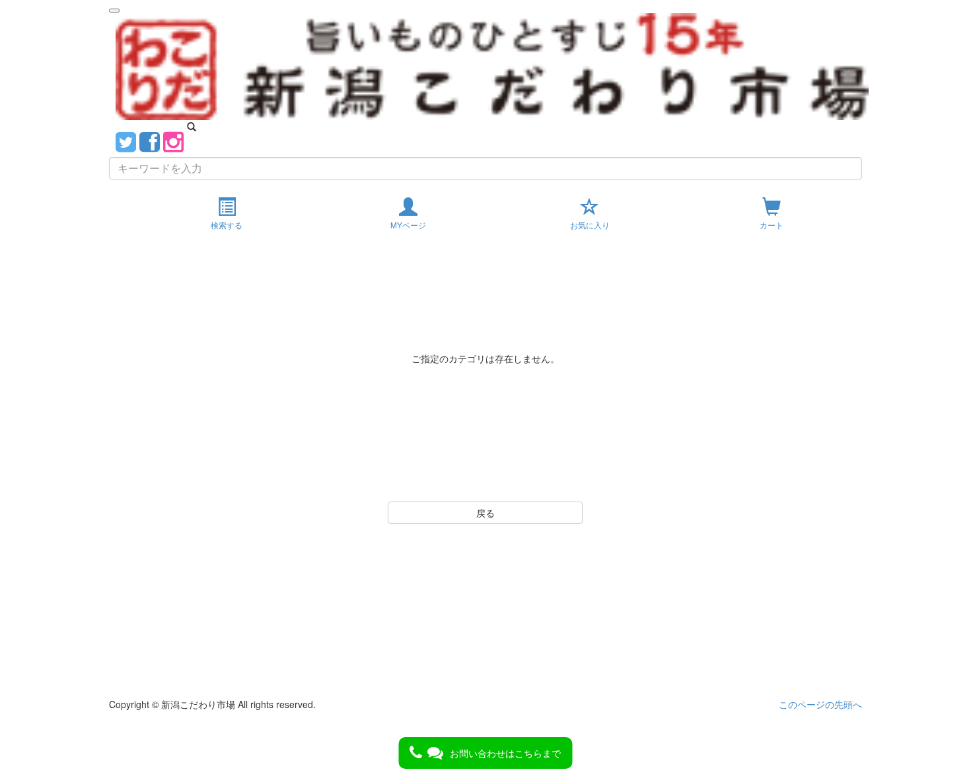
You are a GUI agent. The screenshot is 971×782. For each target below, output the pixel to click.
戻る (485, 512)
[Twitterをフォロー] (126, 140)
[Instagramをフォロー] (173, 140)
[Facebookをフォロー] (149, 140)
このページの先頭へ (820, 704)
